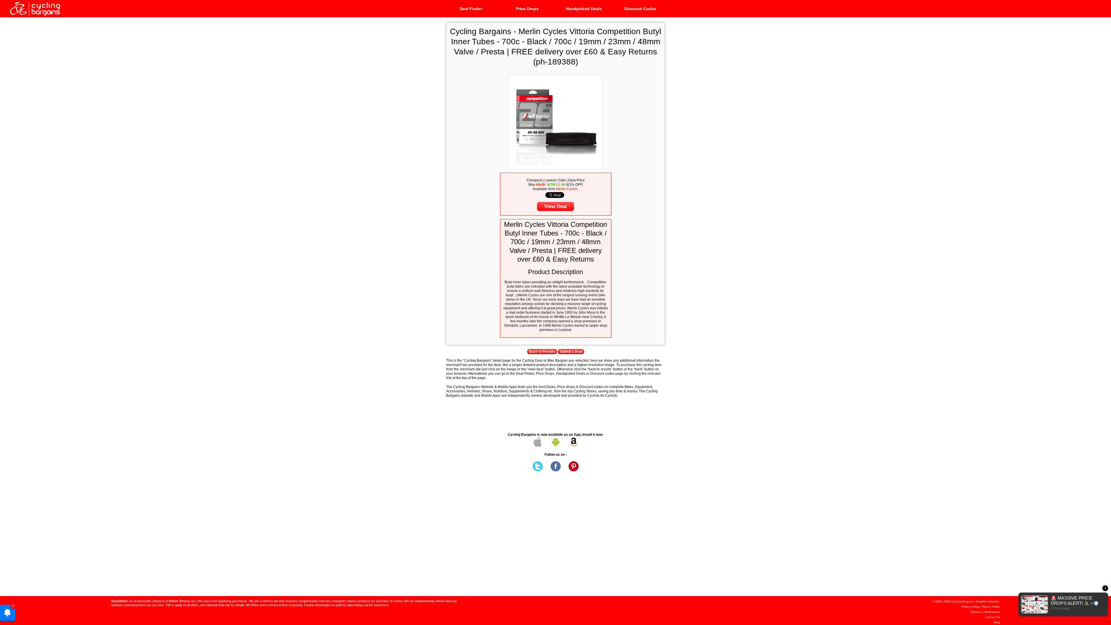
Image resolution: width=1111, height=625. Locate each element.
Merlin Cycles (566, 189)
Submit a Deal (571, 352)
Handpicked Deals (584, 8)
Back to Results (542, 352)
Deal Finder (471, 8)
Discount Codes (640, 8)
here (385, 605)
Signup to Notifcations (985, 611)
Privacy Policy (970, 606)
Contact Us (992, 617)
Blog (997, 622)
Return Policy (991, 606)
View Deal (555, 206)
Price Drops (527, 8)
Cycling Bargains (963, 601)
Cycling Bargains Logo (35, 8)
